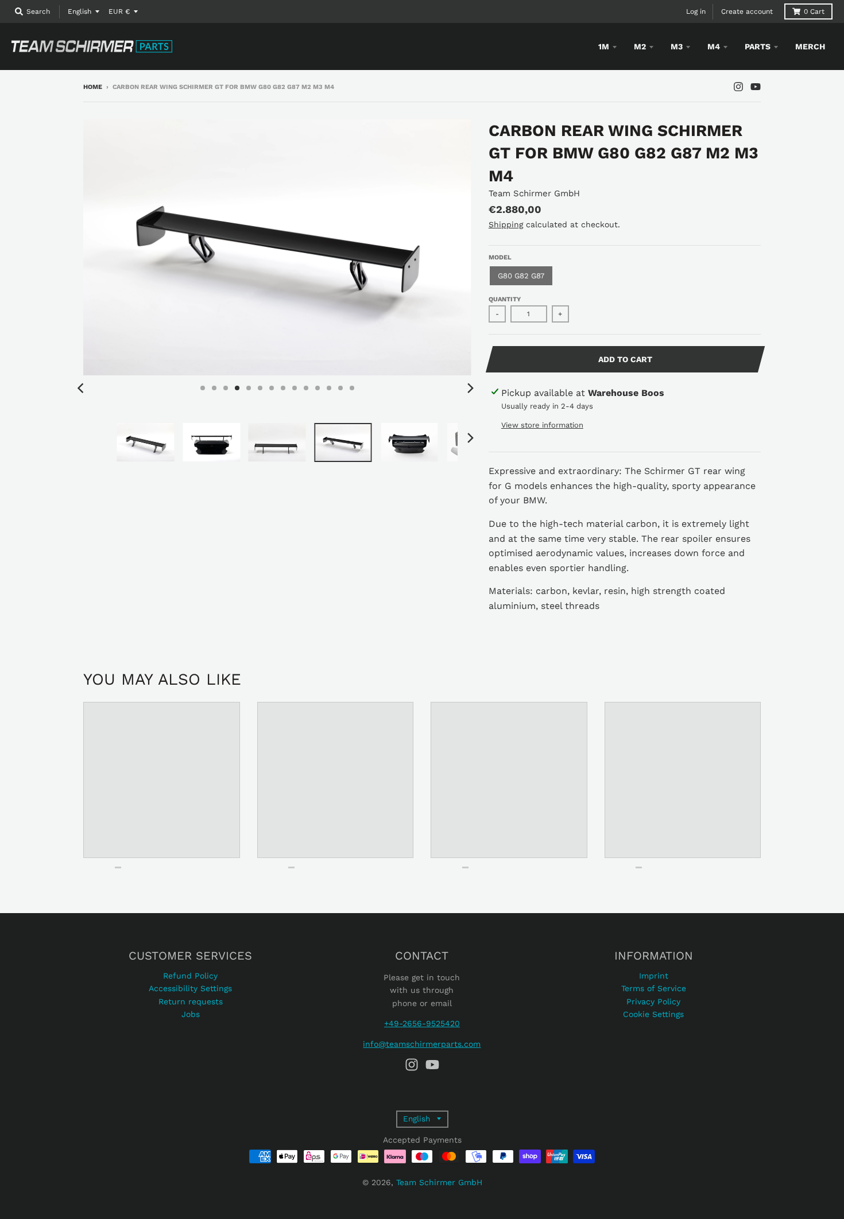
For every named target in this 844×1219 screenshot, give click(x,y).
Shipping (506, 224)
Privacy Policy (653, 1001)
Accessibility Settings (190, 988)
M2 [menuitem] (640, 46)
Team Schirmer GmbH (534, 193)
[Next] (470, 388)
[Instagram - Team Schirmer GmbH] (738, 86)
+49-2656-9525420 (422, 1023)
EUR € (119, 11)
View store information (542, 425)
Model (500, 257)
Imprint (653, 975)
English (79, 11)
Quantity (505, 299)
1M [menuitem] (603, 46)
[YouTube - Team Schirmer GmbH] (755, 86)
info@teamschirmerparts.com (422, 1044)
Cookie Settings (653, 1014)
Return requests (190, 1001)
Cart (814, 11)
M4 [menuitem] (713, 46)
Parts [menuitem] (758, 46)
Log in (696, 11)
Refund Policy (190, 975)
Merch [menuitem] (810, 46)
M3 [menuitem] (677, 46)
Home (92, 87)
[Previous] (82, 388)
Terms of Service (653, 988)
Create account (747, 11)
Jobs (190, 1014)
